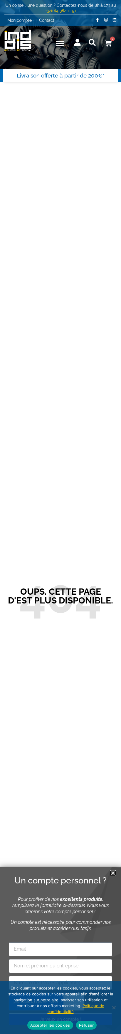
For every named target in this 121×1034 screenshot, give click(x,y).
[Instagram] (106, 20)
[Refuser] (114, 1007)
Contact (46, 20)
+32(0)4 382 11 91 (60, 10)
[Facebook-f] (97, 20)
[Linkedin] (114, 20)
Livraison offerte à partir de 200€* (60, 75)
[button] (60, 43)
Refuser (86, 1025)
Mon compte (19, 20)
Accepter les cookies (50, 1025)
